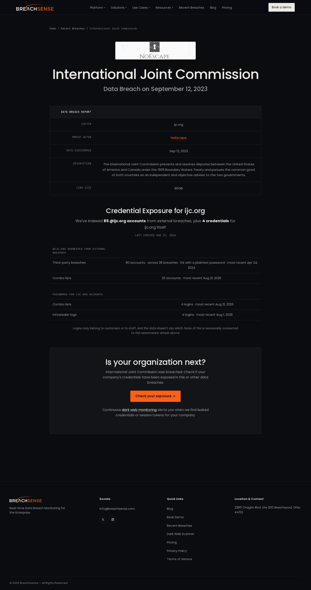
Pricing (227, 8)
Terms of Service (179, 559)
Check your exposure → (155, 396)
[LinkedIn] (112, 519)
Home (53, 28)
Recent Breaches (191, 8)
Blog (213, 8)
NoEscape (179, 137)
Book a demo (281, 7)
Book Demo (175, 517)
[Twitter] (103, 519)
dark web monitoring (139, 409)
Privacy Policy (177, 551)
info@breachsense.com (117, 509)
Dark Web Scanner (180, 534)
